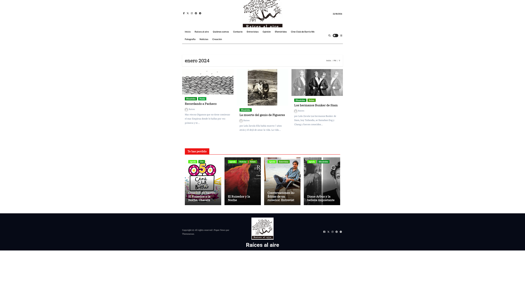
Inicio (188, 31)
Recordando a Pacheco (201, 104)
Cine (202, 161)
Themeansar (188, 233)
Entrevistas (253, 31)
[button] (341, 35)
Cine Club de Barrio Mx (303, 31)
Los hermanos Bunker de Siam (316, 105)
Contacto (238, 31)
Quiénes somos (221, 31)
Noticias (204, 39)
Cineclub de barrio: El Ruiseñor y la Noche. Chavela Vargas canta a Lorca (202, 198)
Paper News (219, 229)
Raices (192, 109)
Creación (217, 39)
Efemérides (281, 31)
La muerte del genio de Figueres (262, 115)
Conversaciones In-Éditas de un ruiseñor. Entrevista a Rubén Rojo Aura (282, 198)
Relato (311, 100)
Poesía (202, 98)
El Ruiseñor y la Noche (239, 198)
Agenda (193, 161)
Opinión (267, 31)
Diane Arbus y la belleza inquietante (321, 198)
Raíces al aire (202, 31)
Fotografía (190, 39)
